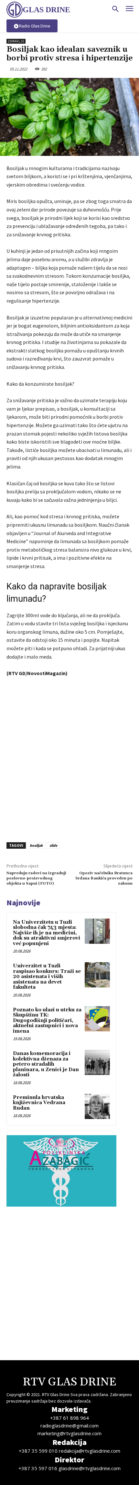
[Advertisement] (69, 758)
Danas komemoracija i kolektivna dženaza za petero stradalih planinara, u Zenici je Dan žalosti (46, 1064)
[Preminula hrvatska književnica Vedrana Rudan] (97, 1106)
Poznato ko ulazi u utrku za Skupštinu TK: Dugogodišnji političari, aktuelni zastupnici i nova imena (47, 1020)
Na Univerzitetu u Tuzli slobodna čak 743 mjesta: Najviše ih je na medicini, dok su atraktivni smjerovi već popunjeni (46, 933)
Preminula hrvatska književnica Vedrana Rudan (39, 1102)
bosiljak (36, 845)
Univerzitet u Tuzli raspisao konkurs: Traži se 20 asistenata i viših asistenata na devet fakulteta (47, 976)
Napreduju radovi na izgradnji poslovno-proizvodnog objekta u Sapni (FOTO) (36, 878)
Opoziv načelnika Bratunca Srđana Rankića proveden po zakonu (104, 878)
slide (53, 845)
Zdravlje (16, 41)
